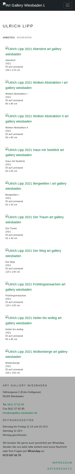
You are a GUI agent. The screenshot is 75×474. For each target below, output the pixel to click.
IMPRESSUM (62, 462)
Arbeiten (9, 37)
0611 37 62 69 (15, 404)
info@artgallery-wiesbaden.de (20, 412)
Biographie (24, 37)
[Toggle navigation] (67, 5)
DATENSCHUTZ (60, 468)
